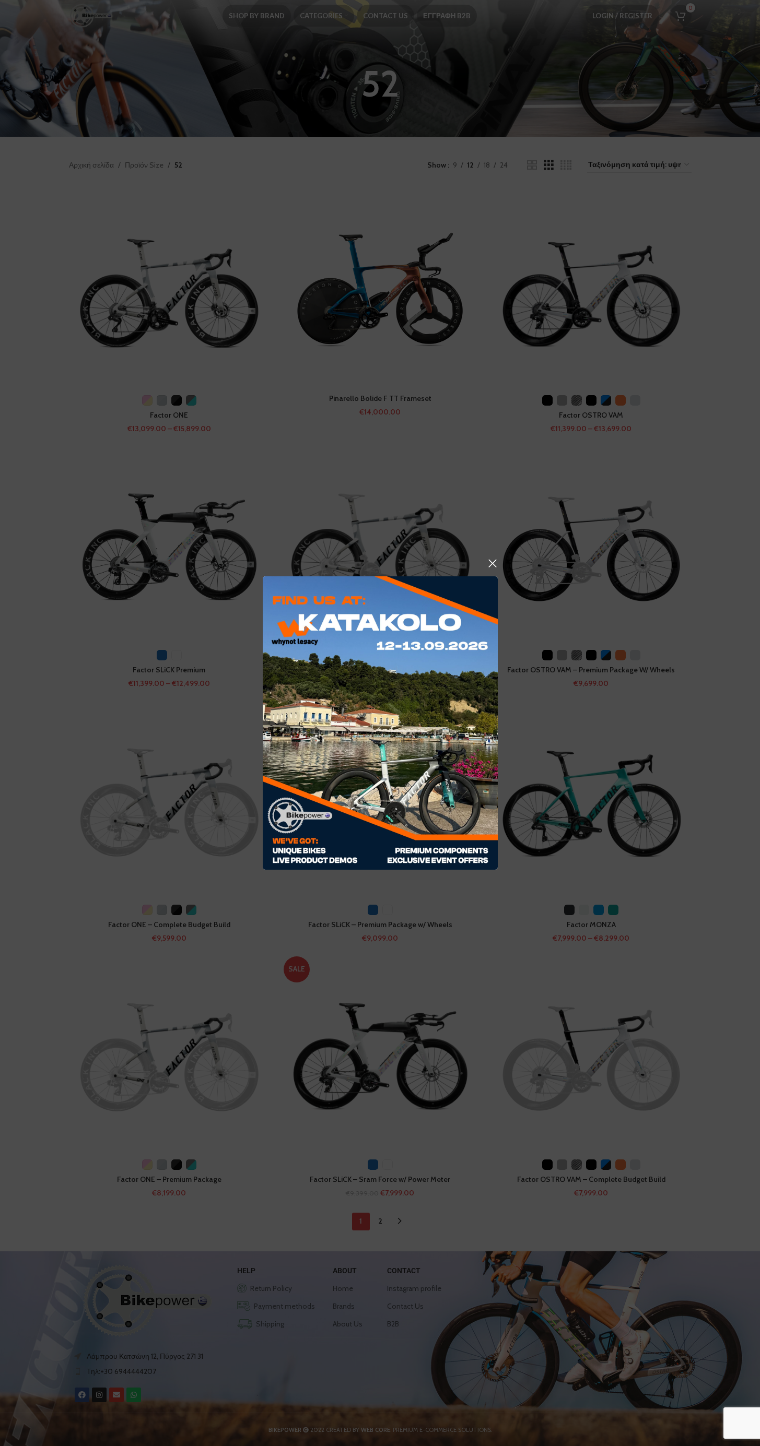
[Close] (493, 563)
